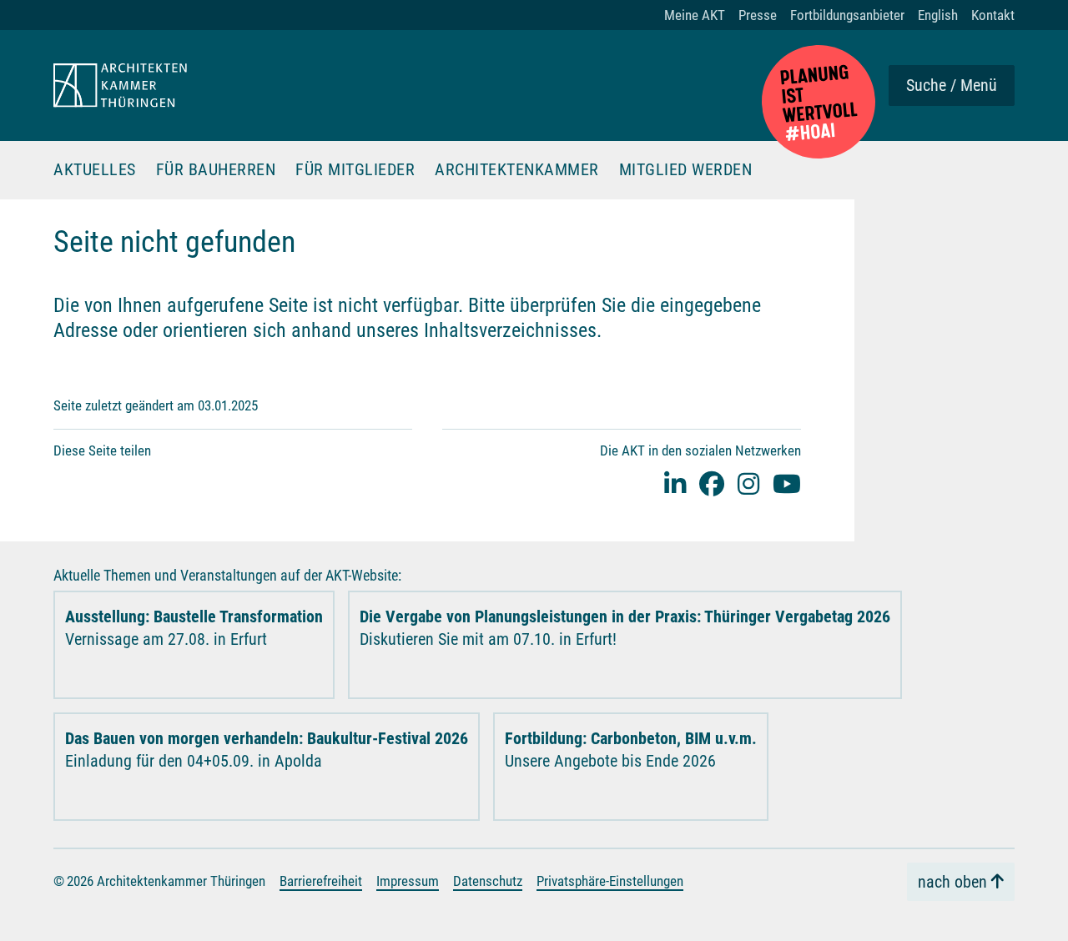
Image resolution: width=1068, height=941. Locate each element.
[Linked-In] (675, 483)
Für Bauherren (216, 170)
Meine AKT (694, 15)
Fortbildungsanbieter (847, 15)
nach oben (952, 882)
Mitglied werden (686, 170)
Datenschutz (487, 881)
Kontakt (993, 15)
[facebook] (711, 483)
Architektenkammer (517, 170)
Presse (757, 15)
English (938, 15)
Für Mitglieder (355, 170)
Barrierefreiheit (321, 881)
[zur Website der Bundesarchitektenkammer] (818, 102)
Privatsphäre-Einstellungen (610, 881)
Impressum (407, 881)
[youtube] (787, 483)
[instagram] (748, 483)
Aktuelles (94, 170)
